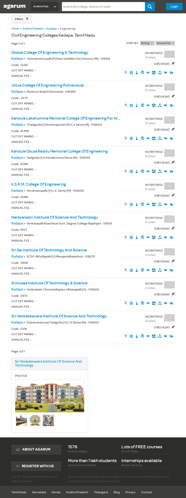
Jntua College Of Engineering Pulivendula (47, 85)
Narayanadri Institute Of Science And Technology (54, 217)
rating (146, 43)
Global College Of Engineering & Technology (49, 52)
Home (15, 28)
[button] (21, 19)
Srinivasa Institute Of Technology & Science (49, 283)
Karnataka (39, 492)
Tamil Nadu (19, 492)
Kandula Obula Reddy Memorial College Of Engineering (59, 151)
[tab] (22, 19)
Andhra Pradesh (32, 28)
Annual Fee (164, 43)
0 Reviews (162, 64)
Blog (117, 492)
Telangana (101, 492)
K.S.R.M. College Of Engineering (38, 184)
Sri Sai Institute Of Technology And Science (49, 250)
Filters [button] (19, 19)
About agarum (36, 449)
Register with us (38, 466)
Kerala (56, 492)
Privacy (130, 492)
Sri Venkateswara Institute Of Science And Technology (59, 316)
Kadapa (51, 28)
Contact (146, 492)
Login (174, 6)
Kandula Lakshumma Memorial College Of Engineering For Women (69, 118)
